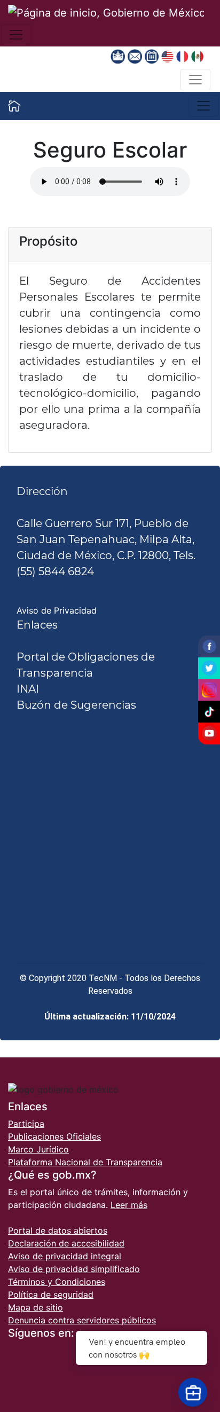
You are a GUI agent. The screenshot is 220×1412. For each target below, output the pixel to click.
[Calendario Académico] (153, 55)
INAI (28, 689)
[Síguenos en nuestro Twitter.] (209, 668)
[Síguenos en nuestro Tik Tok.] (209, 712)
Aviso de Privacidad (57, 610)
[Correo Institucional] (136, 55)
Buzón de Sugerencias (76, 705)
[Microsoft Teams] (119, 55)
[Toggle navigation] (16, 34)
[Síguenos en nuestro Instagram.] (209, 690)
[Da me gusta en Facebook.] (209, 646)
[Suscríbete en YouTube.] (209, 733)
